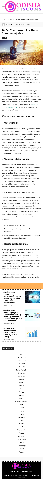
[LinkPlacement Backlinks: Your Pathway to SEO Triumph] (32, 333)
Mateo (10, 24)
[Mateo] (4, 24)
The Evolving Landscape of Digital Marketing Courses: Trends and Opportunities (12, 298)
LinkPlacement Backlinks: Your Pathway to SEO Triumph (10, 333)
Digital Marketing (9, 292)
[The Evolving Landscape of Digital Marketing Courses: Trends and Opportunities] (32, 297)
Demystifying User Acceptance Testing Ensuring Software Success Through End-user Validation (13, 316)
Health (4, 19)
